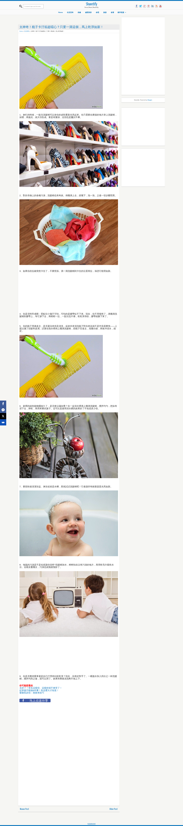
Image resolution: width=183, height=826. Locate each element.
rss (156, 6)
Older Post (113, 809)
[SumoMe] (3, 422)
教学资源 (121, 12)
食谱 (112, 12)
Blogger (150, 100)
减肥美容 (88, 12)
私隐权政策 (92, 824)
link (152, 6)
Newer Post (24, 809)
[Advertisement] (64, 39)
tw (141, 6)
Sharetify (91, 4)
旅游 (105, 12)
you (160, 6)
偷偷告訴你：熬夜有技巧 (31, 693)
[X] (3, 416)
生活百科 (70, 12)
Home (60, 12)
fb (137, 6)
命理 (97, 12)
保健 (79, 12)
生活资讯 (26, 31)
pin (149, 6)
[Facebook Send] (3, 410)
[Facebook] (3, 404)
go (145, 6)
